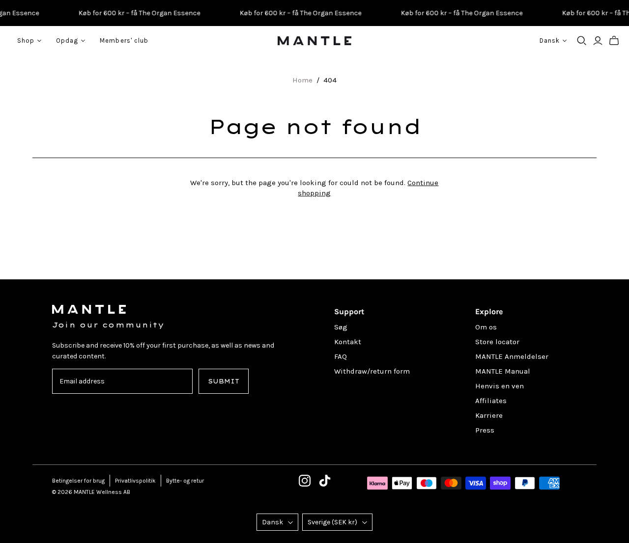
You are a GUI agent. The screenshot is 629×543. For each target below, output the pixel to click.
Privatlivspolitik (135, 480)
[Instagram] (305, 481)
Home (302, 80)
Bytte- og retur (185, 480)
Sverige (332, 522)
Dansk (272, 522)
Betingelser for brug (78, 480)
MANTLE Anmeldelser (511, 356)
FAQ (340, 356)
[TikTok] (325, 481)
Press (484, 430)
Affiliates (491, 400)
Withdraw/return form (372, 371)
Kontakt (347, 341)
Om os (486, 327)
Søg (340, 327)
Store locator (497, 341)
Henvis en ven (499, 385)
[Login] (598, 41)
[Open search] (582, 41)
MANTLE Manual (502, 371)
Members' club (124, 40)
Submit (223, 381)
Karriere (489, 415)
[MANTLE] (314, 40)
